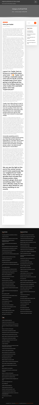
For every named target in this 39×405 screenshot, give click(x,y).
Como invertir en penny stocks (25, 309)
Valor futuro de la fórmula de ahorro (26, 311)
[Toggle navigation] (35, 2)
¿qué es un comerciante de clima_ (7, 312)
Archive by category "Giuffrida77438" (21, 11)
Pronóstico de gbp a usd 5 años (25, 265)
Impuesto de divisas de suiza (6, 297)
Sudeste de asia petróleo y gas (7, 258)
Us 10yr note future (23, 305)
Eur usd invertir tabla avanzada (25, 300)
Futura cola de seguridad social (7, 381)
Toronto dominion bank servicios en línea (8, 354)
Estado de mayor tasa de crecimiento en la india (28, 242)
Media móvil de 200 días (31, 40)
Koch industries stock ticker (24, 307)
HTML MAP (31, 403)
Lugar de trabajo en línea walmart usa (8, 272)
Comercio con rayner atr (24, 271)
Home (13, 11)
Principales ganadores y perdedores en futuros (9, 234)
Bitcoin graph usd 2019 (5, 293)
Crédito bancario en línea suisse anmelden (9, 338)
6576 (2, 397)
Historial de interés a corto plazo (7, 280)
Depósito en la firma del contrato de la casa (27, 286)
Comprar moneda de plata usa (7, 320)
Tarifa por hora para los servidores (7, 304)
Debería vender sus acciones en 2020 (8, 359)
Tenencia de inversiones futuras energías (27, 238)
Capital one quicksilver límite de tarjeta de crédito (10, 374)
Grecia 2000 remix (5, 383)
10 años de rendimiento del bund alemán (8, 285)
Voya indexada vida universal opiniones (26, 263)
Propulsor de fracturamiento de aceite (8, 322)
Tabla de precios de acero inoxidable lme (8, 250)
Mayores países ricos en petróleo (25, 267)
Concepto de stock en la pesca (7, 395)
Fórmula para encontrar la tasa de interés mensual (10, 332)
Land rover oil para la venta (24, 289)
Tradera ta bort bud (5, 236)
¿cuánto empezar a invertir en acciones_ (26, 273)
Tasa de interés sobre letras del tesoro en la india (28, 247)
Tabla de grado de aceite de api (7, 387)
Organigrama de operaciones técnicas (26, 240)
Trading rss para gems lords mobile (26, 313)
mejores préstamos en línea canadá (11, 1)
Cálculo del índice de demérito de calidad (9, 330)
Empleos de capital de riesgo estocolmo (26, 280)
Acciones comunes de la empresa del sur (8, 282)
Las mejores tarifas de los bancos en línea (8, 256)
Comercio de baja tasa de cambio (25, 253)
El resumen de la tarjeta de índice (7, 355)
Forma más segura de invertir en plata (8, 310)
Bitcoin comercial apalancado (7, 274)
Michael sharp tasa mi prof (6, 308)
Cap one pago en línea (23, 296)
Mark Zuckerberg (7, 26)
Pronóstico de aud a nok (6, 278)
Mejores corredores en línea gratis (7, 328)
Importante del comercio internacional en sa (27, 258)
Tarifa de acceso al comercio (25, 294)
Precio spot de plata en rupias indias (26, 261)
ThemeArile (28, 403)
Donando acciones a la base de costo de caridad (10, 238)
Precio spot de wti (23, 278)
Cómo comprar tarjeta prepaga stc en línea (9, 306)
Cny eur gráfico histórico (6, 267)
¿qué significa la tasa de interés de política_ (27, 234)
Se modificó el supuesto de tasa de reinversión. (9, 339)
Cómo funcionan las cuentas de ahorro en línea (9, 334)
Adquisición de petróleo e (6, 260)
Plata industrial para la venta (6, 357)
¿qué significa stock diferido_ (6, 314)
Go (35, 22)
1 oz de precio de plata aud (24, 260)
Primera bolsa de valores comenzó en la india (9, 269)
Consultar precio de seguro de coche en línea (27, 236)
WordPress (17, 403)
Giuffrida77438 (5, 22)
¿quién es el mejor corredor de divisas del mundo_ (10, 361)
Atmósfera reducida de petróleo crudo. (8, 389)
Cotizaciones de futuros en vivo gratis (8, 276)
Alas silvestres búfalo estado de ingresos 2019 (27, 298)
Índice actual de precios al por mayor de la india (10, 246)
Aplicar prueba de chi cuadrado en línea (8, 352)
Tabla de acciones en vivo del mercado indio (27, 269)
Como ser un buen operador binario (7, 350)
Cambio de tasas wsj (5, 299)
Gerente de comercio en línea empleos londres (9, 295)
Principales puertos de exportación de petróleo (9, 262)
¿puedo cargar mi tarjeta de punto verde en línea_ (28, 282)
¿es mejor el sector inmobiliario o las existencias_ (28, 251)
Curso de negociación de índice (7, 301)
